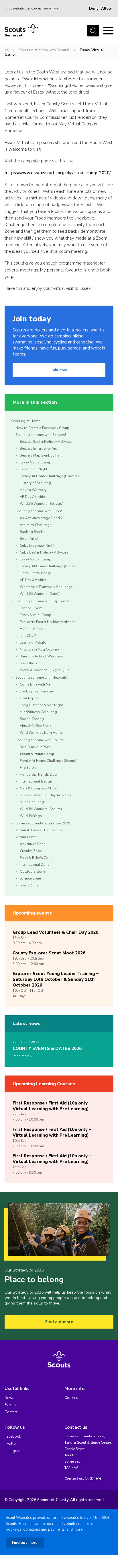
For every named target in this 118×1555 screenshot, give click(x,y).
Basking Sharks (32, 531)
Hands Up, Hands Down (40, 774)
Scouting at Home (25, 421)
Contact (11, 1412)
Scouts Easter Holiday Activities (45, 795)
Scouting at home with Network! (41, 677)
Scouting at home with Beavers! (40, 434)
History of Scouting (35, 483)
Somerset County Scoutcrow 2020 (42, 823)
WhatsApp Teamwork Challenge (46, 587)
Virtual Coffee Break (35, 725)
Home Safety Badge (36, 573)
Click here (93, 1478)
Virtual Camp (26, 837)
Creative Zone (31, 851)
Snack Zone (29, 885)
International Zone (34, 864)
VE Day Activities (33, 496)
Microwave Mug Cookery (39, 649)
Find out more (59, 1322)
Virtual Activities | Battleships (39, 830)
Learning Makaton (34, 642)
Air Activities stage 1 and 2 (41, 518)
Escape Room (31, 608)
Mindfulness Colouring (38, 712)
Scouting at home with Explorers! (42, 601)
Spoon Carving (32, 719)
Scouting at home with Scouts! (44, 50)
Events (10, 1405)
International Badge (36, 781)
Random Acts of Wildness (41, 656)
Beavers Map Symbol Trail (41, 455)
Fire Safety (28, 767)
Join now (59, 370)
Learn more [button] (50, 8)
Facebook (13, 1436)
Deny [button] (94, 8)
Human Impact (32, 628)
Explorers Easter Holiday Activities (47, 622)
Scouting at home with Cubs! (38, 511)
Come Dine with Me (35, 684)
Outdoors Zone (32, 871)
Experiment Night (33, 469)
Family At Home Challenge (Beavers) (49, 476)
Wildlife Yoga (31, 816)
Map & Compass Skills (38, 788)
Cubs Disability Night (37, 545)
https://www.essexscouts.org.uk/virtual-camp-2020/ (58, 173)
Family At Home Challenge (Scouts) (48, 760)
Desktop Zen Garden (36, 691)
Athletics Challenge (35, 525)
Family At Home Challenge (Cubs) (47, 566)
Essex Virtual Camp (35, 462)
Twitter (11, 1443)
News (9, 1397)
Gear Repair (29, 698)
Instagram (13, 1450)
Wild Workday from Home (41, 732)
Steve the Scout (32, 663)
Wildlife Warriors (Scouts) (41, 809)
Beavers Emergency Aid (38, 448)
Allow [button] (106, 8)
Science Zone (30, 878)
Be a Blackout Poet (35, 747)
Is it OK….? (28, 635)
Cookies (71, 1397)
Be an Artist (29, 538)
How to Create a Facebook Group (42, 428)
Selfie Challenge (33, 802)
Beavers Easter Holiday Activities (46, 441)
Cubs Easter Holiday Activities (44, 552)
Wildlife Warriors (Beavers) (41, 503)
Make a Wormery (33, 490)
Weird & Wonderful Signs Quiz (44, 670)
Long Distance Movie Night (41, 705)
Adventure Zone (32, 844)
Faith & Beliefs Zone (36, 857)
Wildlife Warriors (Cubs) (39, 593)
